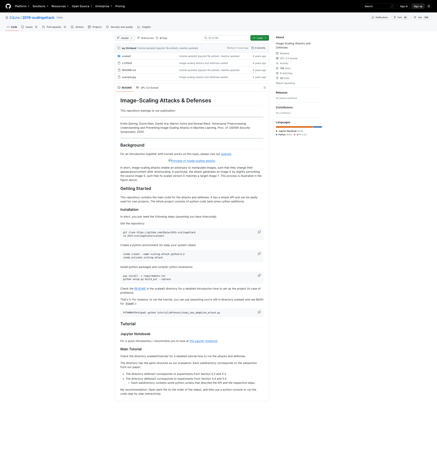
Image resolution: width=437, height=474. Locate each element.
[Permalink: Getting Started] (118, 188)
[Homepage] (8, 6)
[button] (259, 231)
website (226, 154)
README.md (129, 70)
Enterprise (102, 6)
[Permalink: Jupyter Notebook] (118, 334)
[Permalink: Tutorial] (118, 323)
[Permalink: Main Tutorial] (118, 349)
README (140, 288)
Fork (402, 17)
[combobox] (227, 37)
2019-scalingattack (38, 18)
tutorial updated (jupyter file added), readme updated (168, 48)
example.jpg (129, 77)
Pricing (120, 6)
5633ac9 (231, 48)
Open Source (80, 6)
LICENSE (127, 63)
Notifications (382, 17)
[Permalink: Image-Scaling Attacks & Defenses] (118, 100)
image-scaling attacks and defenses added (203, 63)
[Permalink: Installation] (118, 209)
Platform (20, 6)
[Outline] (264, 87)
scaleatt (126, 56)
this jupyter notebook (203, 341)
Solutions (39, 6)
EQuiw (15, 18)
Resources (59, 6)
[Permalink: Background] (118, 145)
